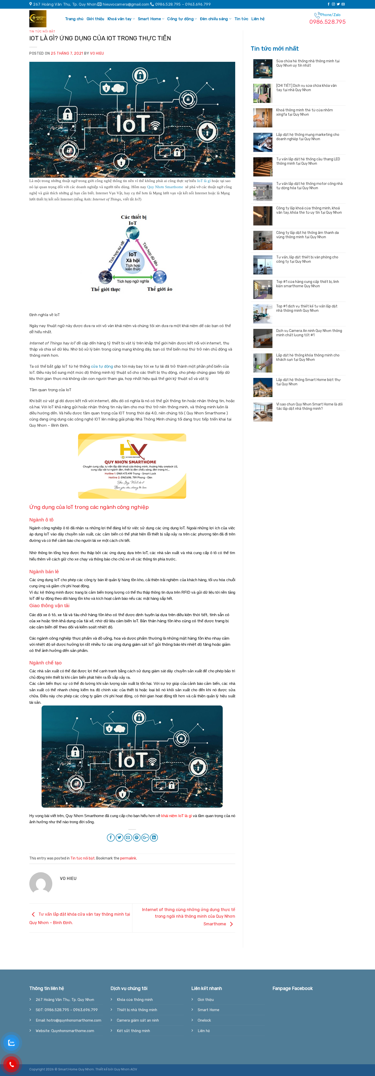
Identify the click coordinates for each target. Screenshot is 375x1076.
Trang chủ (74, 19)
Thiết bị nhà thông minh (137, 1010)
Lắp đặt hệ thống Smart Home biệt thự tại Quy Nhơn (308, 382)
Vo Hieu (97, 53)
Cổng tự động (180, 19)
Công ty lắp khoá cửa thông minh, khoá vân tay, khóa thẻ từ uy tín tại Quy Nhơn (309, 210)
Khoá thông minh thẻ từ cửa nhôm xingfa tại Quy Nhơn (304, 112)
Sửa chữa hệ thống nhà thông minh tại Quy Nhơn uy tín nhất (308, 63)
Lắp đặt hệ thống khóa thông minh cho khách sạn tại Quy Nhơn (308, 357)
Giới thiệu (95, 19)
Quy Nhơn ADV (125, 1069)
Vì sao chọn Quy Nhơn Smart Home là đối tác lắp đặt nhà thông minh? (309, 406)
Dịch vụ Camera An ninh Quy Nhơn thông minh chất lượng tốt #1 (309, 333)
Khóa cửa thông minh (135, 1000)
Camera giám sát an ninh (138, 1020)
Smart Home (149, 19)
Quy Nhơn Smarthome (165, 187)
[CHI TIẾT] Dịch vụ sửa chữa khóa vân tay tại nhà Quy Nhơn (306, 88)
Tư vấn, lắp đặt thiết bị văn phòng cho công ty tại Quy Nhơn (307, 259)
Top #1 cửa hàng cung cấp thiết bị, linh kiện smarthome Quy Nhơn (307, 284)
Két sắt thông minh (133, 1031)
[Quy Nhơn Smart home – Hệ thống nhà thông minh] (42, 19)
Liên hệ (258, 19)
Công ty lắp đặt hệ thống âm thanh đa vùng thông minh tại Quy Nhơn (307, 235)
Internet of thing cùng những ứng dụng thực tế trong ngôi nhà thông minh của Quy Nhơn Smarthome (188, 917)
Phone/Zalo (327, 19)
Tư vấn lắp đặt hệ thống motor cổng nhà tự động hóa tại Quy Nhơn (309, 186)
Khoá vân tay (119, 19)
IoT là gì (204, 181)
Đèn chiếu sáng (214, 19)
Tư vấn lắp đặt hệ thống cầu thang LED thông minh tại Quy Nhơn (308, 161)
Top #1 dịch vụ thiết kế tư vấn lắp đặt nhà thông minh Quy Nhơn (307, 308)
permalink (128, 858)
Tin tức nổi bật (42, 31)
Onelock (204, 1020)
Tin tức (241, 19)
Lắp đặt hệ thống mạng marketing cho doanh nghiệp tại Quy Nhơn (307, 137)
